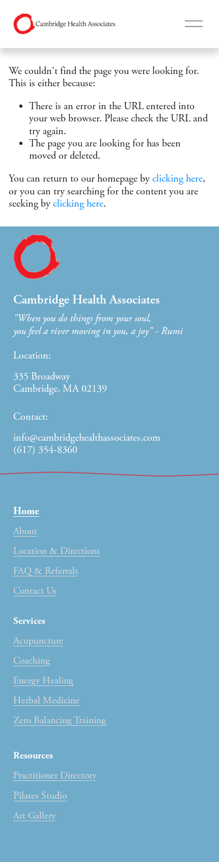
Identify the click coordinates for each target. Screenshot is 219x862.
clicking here (177, 178)
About (25, 531)
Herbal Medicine (46, 700)
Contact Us (34, 591)
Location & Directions (56, 551)
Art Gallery (34, 816)
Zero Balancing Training (59, 720)
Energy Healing (43, 681)
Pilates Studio (40, 796)
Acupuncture (38, 641)
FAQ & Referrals (45, 571)
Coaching (31, 661)
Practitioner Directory (54, 775)
